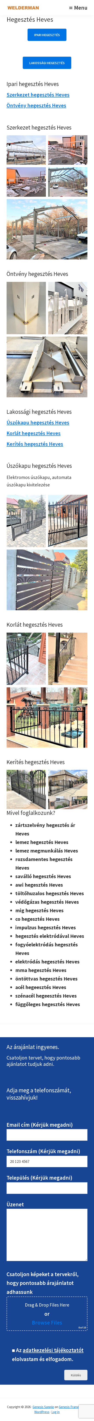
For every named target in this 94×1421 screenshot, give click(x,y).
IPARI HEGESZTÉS (47, 35)
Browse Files (47, 1322)
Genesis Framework (72, 1407)
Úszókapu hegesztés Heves (38, 422)
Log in (55, 1412)
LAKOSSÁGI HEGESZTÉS (47, 63)
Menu (80, 7)
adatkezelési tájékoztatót (53, 1350)
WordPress (41, 1412)
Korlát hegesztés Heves (34, 433)
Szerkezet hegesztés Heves (38, 94)
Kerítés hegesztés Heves (35, 443)
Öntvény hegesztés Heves (36, 105)
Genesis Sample (43, 1407)
